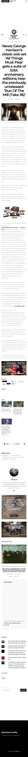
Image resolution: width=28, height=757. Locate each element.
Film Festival (12, 524)
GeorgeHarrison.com (6, 227)
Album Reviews (12, 497)
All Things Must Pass (15, 455)
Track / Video (17, 41)
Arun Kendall (10, 574)
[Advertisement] (14, 17)
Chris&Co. (17, 751)
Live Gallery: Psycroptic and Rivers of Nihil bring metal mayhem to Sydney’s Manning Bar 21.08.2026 (17, 652)
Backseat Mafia (9, 732)
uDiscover (15, 227)
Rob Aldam (17, 530)
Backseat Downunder (14, 566)
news (14, 457)
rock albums (21, 457)
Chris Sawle (17, 99)
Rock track (5, 459)
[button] (26, 34)
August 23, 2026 (18, 574)
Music (9, 41)
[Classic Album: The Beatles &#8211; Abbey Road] (6, 404)
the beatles (13, 459)
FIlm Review (19, 524)
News (12, 41)
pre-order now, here (19, 306)
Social (3, 678)
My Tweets (4, 673)
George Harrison (7, 457)
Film (7, 524)
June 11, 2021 (10, 99)
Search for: (4, 687)
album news (5, 455)
